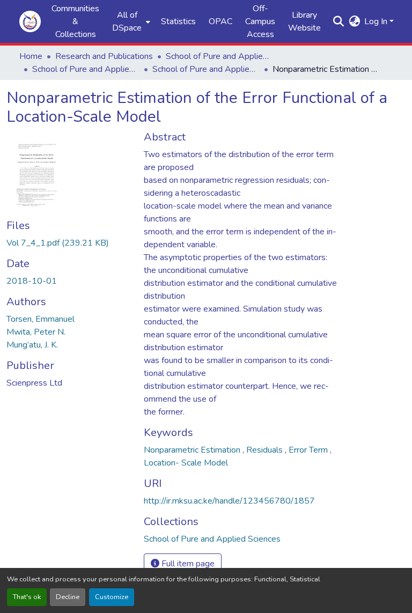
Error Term (309, 450)
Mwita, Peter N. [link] (35, 332)
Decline (67, 597)
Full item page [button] (187, 564)
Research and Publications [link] (104, 56)
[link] (68, 243)
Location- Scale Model (186, 463)
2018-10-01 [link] (31, 281)
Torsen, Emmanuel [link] (40, 319)
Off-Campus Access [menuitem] (260, 21)
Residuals (265, 450)
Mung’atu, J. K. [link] (32, 345)
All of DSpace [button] (127, 21)
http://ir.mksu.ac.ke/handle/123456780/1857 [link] (229, 501)
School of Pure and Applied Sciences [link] (219, 56)
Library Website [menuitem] (304, 21)
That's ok (27, 597)
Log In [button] (376, 21)
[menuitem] (130, 21)
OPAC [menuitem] (220, 21)
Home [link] (30, 56)
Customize (111, 597)
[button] (30, 21)
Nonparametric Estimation (193, 450)
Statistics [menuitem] (178, 21)
